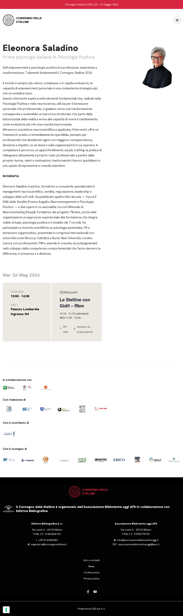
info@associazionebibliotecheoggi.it (137, 540)
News (91, 566)
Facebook (88, 591)
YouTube (95, 591)
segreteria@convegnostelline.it (49, 544)
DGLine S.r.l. (98, 608)
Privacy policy (91, 578)
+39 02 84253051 (48, 540)
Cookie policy (91, 572)
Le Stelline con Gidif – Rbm (75, 302)
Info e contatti (91, 560)
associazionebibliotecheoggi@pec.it (138, 544)
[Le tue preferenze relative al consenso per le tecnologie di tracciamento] (6, 609)
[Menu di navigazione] (177, 20)
